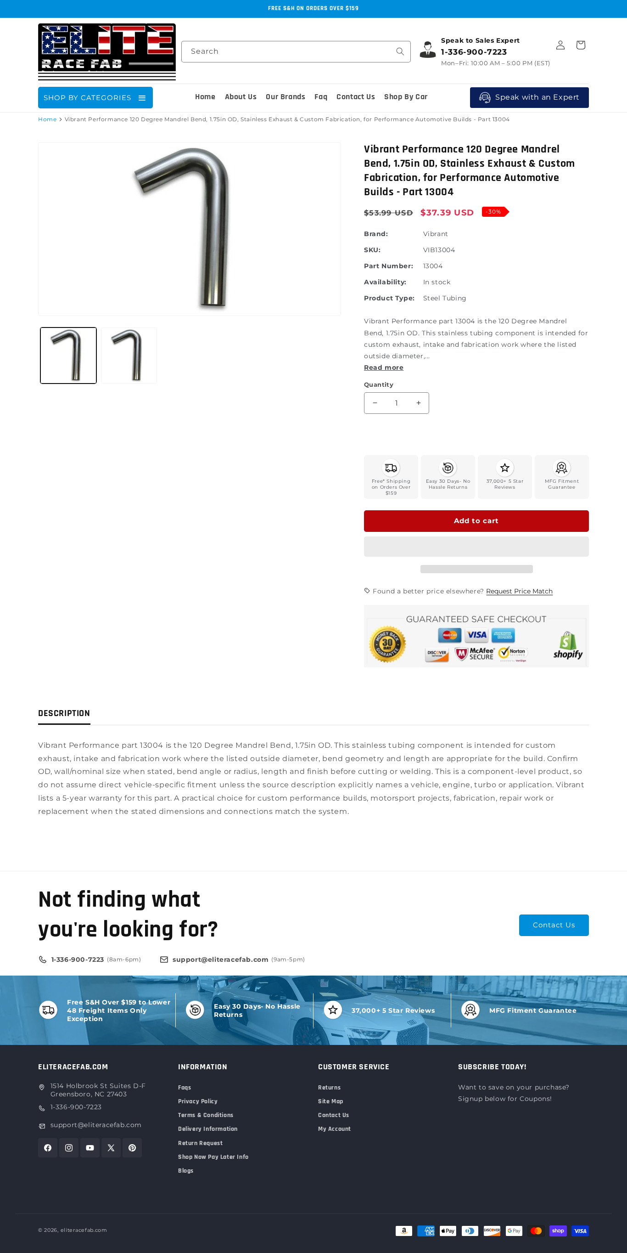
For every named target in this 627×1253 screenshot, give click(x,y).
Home (47, 119)
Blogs (186, 1171)
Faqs (184, 1088)
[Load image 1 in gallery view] (68, 355)
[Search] (400, 51)
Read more (383, 367)
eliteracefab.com (84, 1230)
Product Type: (389, 298)
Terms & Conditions (206, 1115)
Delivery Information (208, 1129)
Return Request (200, 1143)
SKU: (372, 250)
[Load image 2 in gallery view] (129, 355)
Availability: (385, 282)
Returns (329, 1088)
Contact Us (554, 924)
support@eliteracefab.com (96, 1125)
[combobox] (296, 51)
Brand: (376, 234)
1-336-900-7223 (76, 1107)
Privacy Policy (198, 1101)
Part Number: (388, 266)
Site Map (330, 1101)
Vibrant (435, 234)
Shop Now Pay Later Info (213, 1157)
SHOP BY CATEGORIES (87, 97)
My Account (334, 1129)
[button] (476, 547)
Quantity (378, 384)
